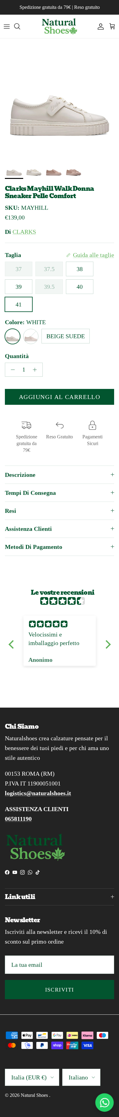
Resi (10, 510)
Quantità (17, 356)
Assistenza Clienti (28, 528)
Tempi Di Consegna (30, 492)
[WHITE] (12, 336)
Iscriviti (59, 990)
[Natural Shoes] (59, 26)
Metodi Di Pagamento (33, 546)
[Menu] (6, 26)
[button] (12, 644)
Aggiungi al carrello (59, 396)
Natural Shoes (35, 1095)
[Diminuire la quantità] (11, 369)
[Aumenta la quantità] (36, 369)
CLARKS (24, 231)
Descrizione (20, 474)
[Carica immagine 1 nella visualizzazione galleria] (59, 98)
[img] (62, 601)
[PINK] (30, 336)
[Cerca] (20, 26)
